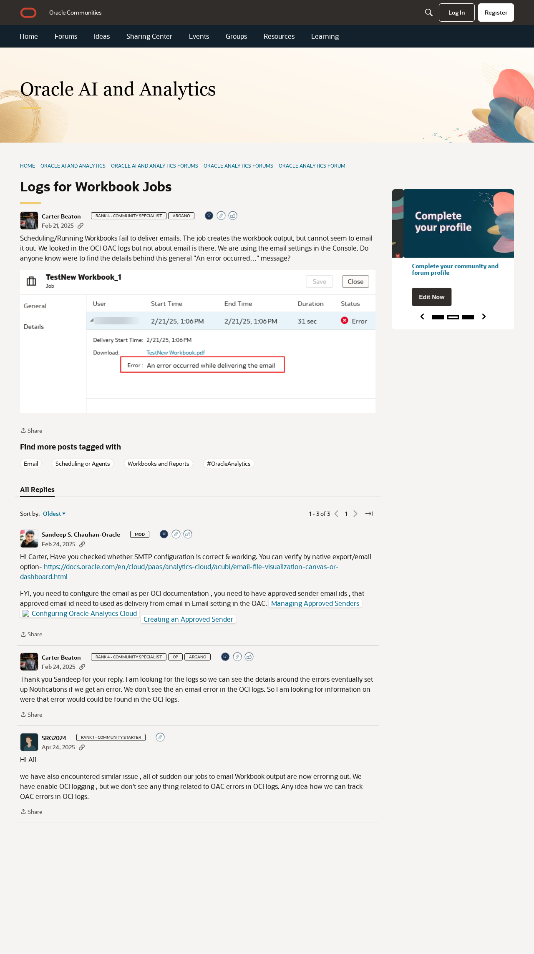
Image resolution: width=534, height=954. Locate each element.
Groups (236, 36)
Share (31, 431)
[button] (29, 220)
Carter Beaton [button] (61, 216)
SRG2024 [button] (54, 738)
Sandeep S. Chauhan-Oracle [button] (81, 534)
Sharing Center (149, 36)
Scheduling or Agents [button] (82, 463)
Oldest (52, 514)
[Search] (429, 12)
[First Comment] (161, 738)
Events (199, 36)
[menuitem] (75, 12)
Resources (279, 36)
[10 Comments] (222, 216)
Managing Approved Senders (315, 603)
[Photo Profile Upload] (209, 216)
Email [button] (31, 463)
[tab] (37, 489)
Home (29, 36)
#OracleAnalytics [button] (229, 463)
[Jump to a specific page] (368, 513)
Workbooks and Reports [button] (158, 463)
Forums (66, 36)
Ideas (102, 36)
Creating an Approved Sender (188, 619)
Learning (325, 36)
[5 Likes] (233, 216)
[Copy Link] (81, 225)
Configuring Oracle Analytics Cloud (84, 613)
